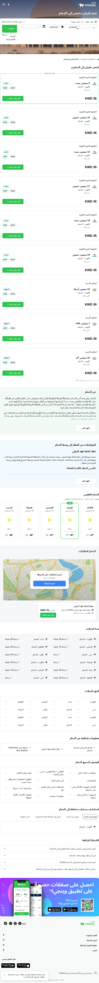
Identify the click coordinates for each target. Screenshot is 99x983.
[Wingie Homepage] (88, 4)
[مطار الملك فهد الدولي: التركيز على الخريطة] (67, 611)
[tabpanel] (49, 827)
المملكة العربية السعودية (88, 59)
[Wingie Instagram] (15, 924)
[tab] (90, 816)
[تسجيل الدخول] (8, 4)
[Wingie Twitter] (10, 924)
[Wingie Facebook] (19, 924)
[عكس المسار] (77, 29)
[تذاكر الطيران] (98, 59)
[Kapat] (4, 975)
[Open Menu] (3, 4)
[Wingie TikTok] (5, 923)
